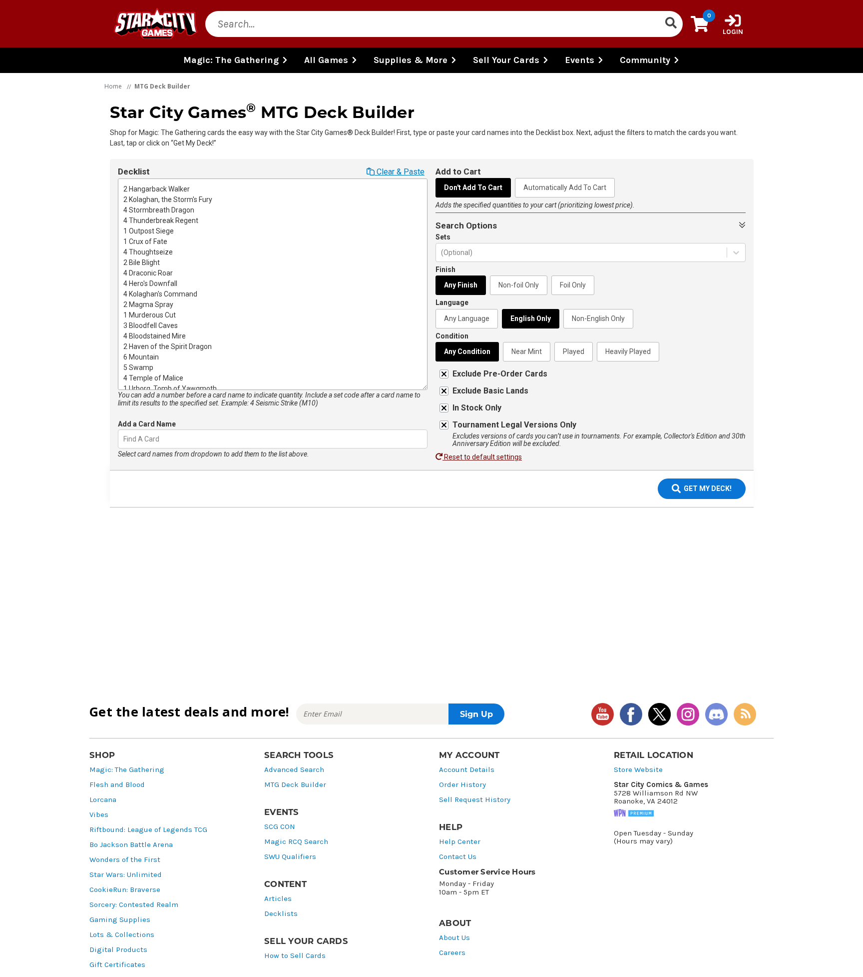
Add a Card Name (147, 424)
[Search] (671, 24)
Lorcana (102, 800)
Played (573, 352)
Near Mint (526, 352)
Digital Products (118, 950)
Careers (452, 952)
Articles (278, 898)
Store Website (638, 770)
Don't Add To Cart (473, 188)
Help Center (459, 842)
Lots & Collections (121, 934)
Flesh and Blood (117, 784)
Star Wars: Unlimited (125, 874)
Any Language (466, 318)
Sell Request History (474, 800)
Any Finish (460, 285)
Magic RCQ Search (296, 842)
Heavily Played (628, 352)
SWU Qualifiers (290, 856)
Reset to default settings (482, 457)
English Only (530, 318)
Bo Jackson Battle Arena (131, 844)
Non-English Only (598, 318)
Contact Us (457, 856)
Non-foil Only (518, 285)
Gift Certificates (117, 964)
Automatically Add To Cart (564, 188)
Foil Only (573, 285)
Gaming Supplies (119, 920)
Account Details (466, 770)
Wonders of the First (124, 860)
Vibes (98, 814)
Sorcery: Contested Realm (133, 904)
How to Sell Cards (295, 956)
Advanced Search (294, 770)
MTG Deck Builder (295, 784)
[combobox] (124, 439)
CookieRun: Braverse (124, 890)
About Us (454, 938)
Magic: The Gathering (126, 770)
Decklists (281, 914)
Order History (462, 784)
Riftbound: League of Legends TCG (148, 830)
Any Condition (467, 352)
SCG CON (279, 826)
